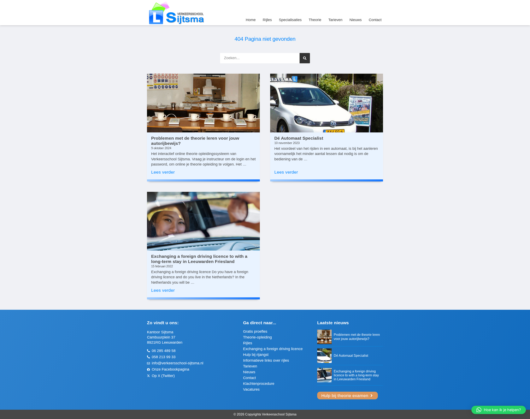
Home (251, 20)
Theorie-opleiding (257, 337)
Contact (375, 20)
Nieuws (355, 20)
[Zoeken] (305, 58)
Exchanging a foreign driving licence (273, 349)
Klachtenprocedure (258, 383)
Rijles (267, 20)
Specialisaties (290, 20)
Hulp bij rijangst (256, 355)
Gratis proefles (255, 331)
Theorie (315, 20)
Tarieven (335, 20)
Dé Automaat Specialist (298, 138)
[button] (498, 410)
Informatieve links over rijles (266, 360)
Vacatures (251, 389)
